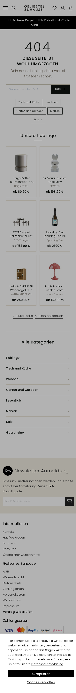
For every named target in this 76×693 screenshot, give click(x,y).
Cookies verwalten (41, 682)
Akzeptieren (41, 674)
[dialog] (38, 663)
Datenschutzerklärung (47, 664)
